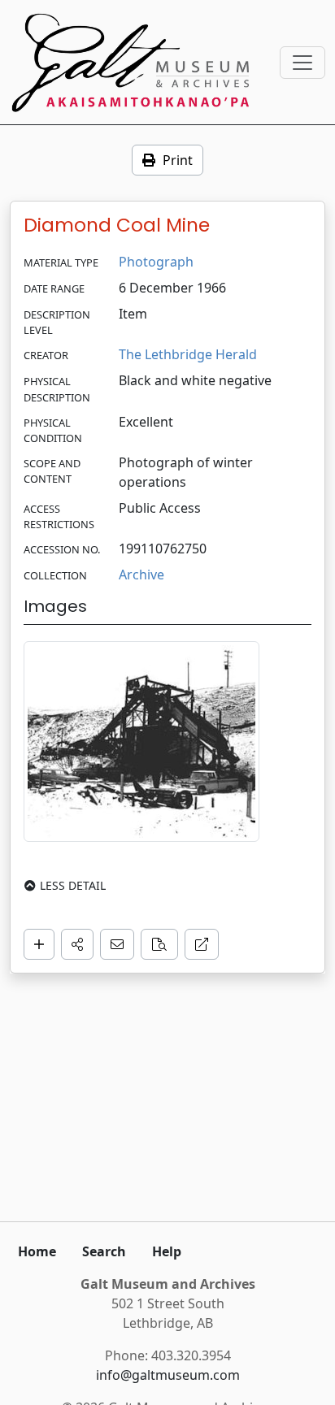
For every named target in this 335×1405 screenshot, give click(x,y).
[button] (77, 944)
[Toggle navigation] (302, 62)
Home (37, 1251)
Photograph (156, 262)
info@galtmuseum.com (168, 1375)
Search (104, 1251)
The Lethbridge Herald (188, 354)
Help (166, 1251)
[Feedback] (117, 944)
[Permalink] (202, 944)
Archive (141, 574)
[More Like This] (159, 944)
